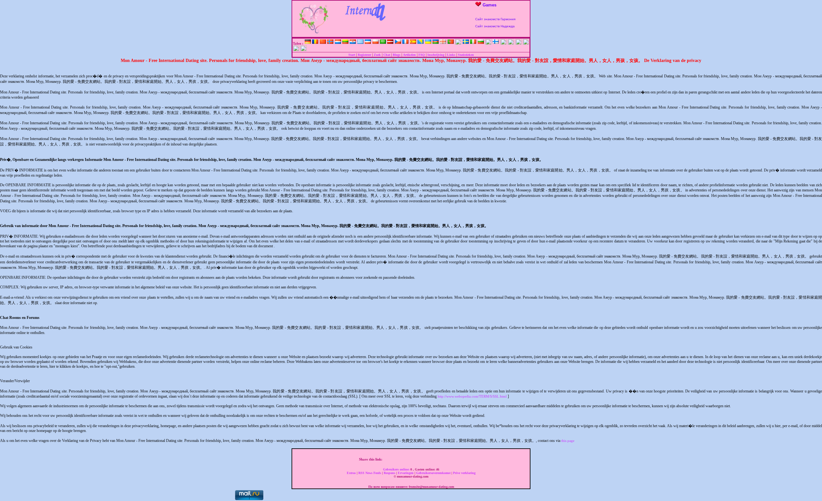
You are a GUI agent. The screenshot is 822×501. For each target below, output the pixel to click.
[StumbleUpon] (433, 459)
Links (451, 55)
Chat (386, 55)
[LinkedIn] (426, 459)
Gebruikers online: (396, 469)
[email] (460, 459)
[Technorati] (447, 459)
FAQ (421, 55)
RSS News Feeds (370, 473)
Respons (390, 473)
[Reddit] (440, 459)
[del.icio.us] (420, 459)
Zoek (377, 55)
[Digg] (399, 459)
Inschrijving (435, 55)
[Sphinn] (453, 459)
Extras (352, 473)
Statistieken (466, 55)
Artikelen (409, 55)
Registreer (364, 55)
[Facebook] (386, 459)
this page (567, 441)
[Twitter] (393, 459)
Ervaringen (406, 473)
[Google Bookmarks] (413, 459)
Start (351, 55)
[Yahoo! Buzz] (406, 459)
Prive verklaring (464, 473)
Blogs (396, 55)
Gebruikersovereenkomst (433, 473)
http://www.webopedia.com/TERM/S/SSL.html (472, 396)
